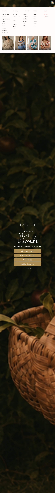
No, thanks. (27, 268)
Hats (24, 23)
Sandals (14, 26)
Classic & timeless (27, 255)
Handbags (25, 16)
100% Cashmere (16, 16)
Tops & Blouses (5, 19)
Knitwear (15, 11)
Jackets (3, 28)
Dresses (4, 16)
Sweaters (15, 14)
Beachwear (4, 30)
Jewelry (25, 14)
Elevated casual (27, 251)
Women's (4, 11)
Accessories (26, 11)
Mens (35, 11)
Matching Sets (5, 14)
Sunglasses (25, 19)
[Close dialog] (52, 2)
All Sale (46, 14)
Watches (25, 21)
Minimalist (27, 260)
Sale (45, 11)
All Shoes (15, 24)
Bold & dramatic (27, 264)
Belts (24, 26)
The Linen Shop (6, 33)
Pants (3, 21)
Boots (14, 28)
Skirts (3, 23)
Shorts (3, 26)
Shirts (35, 14)
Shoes (14, 20)
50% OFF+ (46, 16)
